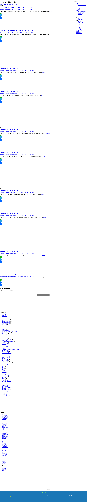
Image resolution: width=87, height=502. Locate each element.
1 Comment (6, 9)
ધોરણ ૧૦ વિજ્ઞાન (5, 363)
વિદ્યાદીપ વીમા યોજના (6, 388)
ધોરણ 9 (77, 4)
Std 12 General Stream (6, 336)
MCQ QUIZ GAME (81, 12)
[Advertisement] (43, 49)
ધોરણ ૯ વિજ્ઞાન (4, 374)
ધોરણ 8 (79, 25)
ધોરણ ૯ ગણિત (30, 9)
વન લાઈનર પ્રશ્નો (5, 386)
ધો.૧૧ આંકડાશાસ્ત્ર (5, 351)
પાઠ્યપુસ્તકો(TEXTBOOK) (6, 381)
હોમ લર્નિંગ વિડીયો (5, 395)
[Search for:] (5, 290)
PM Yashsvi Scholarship (6, 330)
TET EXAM (78, 27)
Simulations (78, 31)
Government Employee (6, 319)
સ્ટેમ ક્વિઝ (4, 393)
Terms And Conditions (6, 467)
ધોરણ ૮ (3, 370)
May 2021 (4, 450)
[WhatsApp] (43, 13)
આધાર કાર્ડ (4, 344)
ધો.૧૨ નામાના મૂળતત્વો (6, 356)
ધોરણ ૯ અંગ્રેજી (5, 372)
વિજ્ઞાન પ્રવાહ (80, 19)
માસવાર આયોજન (5, 384)
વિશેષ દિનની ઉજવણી (6, 389)
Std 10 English (80, 16)
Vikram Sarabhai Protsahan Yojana (7, 341)
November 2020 (5, 456)
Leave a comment (7, 70)
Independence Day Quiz (6, 323)
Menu (75, 1)
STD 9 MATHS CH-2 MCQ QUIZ (9, 251)
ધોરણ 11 (77, 17)
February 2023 (4, 431)
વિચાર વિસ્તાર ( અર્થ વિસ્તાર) (7, 387)
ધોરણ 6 (79, 24)
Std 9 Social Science (81, 9)
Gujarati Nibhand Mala (6, 322)
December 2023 (5, 425)
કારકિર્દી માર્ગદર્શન (5, 346)
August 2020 (4, 458)
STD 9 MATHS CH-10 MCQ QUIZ (9, 91)
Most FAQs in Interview (6, 326)
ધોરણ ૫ (3, 367)
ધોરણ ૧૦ (3, 358)
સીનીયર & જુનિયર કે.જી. (6, 392)
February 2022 (4, 442)
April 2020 (4, 462)
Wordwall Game (78, 32)
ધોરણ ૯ (26, 9)
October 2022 (4, 435)
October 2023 (4, 426)
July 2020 (4, 459)
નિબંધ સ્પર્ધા (4, 378)
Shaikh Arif (2, 9)
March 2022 (4, 441)
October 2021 (4, 446)
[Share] (43, 18)
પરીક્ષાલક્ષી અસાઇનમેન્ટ (6, 380)
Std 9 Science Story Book (82, 5)
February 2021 (4, 453)
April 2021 (4, 451)
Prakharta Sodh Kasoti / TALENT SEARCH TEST (16, 9)
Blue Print (4, 315)
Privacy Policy (4, 469)
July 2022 (4, 438)
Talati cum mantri (5, 338)
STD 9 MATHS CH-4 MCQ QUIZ (9, 274)
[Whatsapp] (11, 499)
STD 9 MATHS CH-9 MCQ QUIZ (9, 129)
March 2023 (4, 430)
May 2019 (4, 463)
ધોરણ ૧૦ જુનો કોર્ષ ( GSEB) (7, 362)
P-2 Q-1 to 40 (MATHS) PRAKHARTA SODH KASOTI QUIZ (16, 7)
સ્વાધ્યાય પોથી (4, 394)
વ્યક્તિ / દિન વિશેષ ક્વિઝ (6, 390)
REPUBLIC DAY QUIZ (6, 332)
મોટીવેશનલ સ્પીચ (5, 385)
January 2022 (4, 443)
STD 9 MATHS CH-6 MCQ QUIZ (9, 213)
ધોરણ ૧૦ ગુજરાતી (5, 361)
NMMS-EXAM (5, 328)
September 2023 (5, 427)
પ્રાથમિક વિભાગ (78, 23)
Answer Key (4, 314)
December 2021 (5, 444)
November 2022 (5, 434)
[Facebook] (43, 16)
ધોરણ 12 (77, 20)
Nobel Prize (4, 329)
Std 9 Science (80, 8)
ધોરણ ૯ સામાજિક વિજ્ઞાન (6, 375)
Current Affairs (4, 316)
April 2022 (4, 440)
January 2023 (4, 432)
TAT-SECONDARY (79, 29)
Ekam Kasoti (4, 318)
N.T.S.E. (3, 327)
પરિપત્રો (3, 379)
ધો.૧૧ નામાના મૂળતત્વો (6, 352)
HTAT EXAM (78, 28)
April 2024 (4, 421)
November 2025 (5, 417)
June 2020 (4, 460)
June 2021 (4, 449)
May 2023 (4, 429)
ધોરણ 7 (3, 369)
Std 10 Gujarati (80, 13)
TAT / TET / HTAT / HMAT (7, 339)
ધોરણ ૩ (3, 366)
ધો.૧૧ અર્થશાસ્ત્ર (5, 350)
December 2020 (5, 455)
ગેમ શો (3, 348)
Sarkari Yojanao (4, 333)
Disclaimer (4, 468)
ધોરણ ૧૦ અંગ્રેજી (5, 359)
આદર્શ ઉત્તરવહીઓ (5, 343)
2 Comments (6, 32)
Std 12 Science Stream (6, 337)
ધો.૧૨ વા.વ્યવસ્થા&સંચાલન (6, 357)
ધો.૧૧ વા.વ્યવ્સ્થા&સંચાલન (6, 353)
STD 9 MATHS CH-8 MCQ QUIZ (9, 152)
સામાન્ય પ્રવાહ (80, 18)
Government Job (5, 320)
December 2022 (5, 433)
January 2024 (4, 424)
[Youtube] (5, 499)
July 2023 (4, 428)
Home (77, 3)
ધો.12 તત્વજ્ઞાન (4, 355)
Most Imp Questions (79, 33)
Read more (50, 11)
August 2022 (4, 437)
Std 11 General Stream (6, 335)
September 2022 (5, 436)
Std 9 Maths (80, 7)
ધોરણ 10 (77, 10)
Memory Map (4, 324)
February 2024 (4, 423)
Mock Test (4, 325)
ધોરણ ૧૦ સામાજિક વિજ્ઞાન (6, 364)
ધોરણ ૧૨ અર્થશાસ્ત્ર (5, 365)
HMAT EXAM (78, 26)
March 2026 (4, 414)
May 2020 (4, 461)
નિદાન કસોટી (4, 377)
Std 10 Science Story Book (82, 11)
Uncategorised (4, 340)
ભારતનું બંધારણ (5, 383)
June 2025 (4, 419)
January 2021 (4, 454)
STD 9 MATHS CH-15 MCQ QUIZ (9, 68)
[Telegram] (43, 15)
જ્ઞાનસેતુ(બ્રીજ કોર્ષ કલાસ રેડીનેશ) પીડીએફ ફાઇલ (10, 349)
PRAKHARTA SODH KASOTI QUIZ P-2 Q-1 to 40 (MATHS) (16, 30)
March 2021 (4, 452)
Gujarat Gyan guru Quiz (6, 321)
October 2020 (4, 457)
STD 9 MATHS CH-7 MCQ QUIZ (9, 190)
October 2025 (4, 418)
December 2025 (5, 416)
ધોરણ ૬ (3, 368)
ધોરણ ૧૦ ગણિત (5, 360)
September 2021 (5, 447)
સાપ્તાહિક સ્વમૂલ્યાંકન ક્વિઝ (7, 391)
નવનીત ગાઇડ (4, 376)
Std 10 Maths (80, 14)
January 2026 (4, 415)
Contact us (4, 470)
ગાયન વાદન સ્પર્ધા (5, 347)
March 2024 (4, 422)
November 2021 (5, 445)
